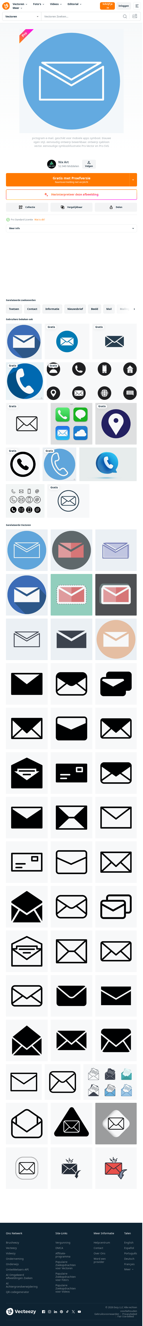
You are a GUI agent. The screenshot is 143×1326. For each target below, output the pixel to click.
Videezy (10, 1253)
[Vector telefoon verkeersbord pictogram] (23, 464)
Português (127, 1253)
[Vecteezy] (6, 6)
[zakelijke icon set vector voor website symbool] (92, 381)
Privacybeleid (127, 1314)
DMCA (59, 1248)
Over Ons (99, 1253)
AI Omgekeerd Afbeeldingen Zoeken (19, 1276)
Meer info (14, 228)
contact (32, 309)
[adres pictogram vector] (116, 424)
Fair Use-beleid (123, 1316)
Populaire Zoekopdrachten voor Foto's (65, 1277)
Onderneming (15, 1258)
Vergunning (62, 1242)
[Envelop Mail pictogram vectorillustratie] (67, 341)
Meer (16, 8)
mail (109, 309)
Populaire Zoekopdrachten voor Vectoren (65, 1265)
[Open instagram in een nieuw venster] (49, 1311)
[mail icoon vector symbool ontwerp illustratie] (116, 817)
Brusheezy (12, 1242)
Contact (98, 1248)
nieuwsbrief (75, 309)
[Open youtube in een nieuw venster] (79, 1311)
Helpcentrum (102, 1242)
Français (126, 1264)
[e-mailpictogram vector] (27, 424)
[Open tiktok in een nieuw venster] (67, 1311)
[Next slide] (128, 309)
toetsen (14, 309)
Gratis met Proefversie (71, 180)
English (126, 1242)
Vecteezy (11, 1248)
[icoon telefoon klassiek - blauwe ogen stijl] (59, 464)
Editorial (73, 4)
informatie (52, 309)
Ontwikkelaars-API (17, 1269)
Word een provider (100, 1260)
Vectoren (18, 4)
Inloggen (124, 5)
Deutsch (126, 1258)
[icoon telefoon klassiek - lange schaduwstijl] (25, 381)
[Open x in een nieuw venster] (73, 1311)
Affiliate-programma (62, 1255)
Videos (54, 4)
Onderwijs (12, 1264)
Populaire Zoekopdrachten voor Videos (65, 1288)
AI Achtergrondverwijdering (22, 1285)
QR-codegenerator (17, 1292)
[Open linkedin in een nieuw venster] (55, 1311)
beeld (94, 309)
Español (126, 1248)
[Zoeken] (125, 16)
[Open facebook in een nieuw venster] (43, 1311)
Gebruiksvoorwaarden (104, 1314)
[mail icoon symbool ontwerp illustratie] (27, 684)
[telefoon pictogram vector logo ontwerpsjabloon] (25, 501)
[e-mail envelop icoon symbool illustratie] (71, 1123)
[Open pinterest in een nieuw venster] (61, 1311)
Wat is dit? (39, 219)
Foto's (37, 4)
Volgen (89, 166)
